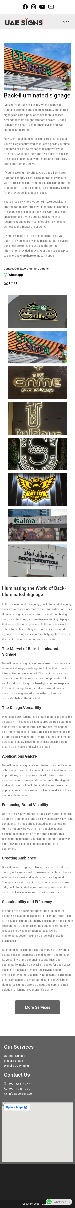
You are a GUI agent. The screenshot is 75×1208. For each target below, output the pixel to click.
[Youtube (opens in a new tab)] (42, 6)
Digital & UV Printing (16, 1065)
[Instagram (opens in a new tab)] (34, 6)
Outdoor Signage (14, 1055)
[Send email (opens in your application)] (50, 6)
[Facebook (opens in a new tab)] (25, 6)
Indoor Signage (13, 1060)
